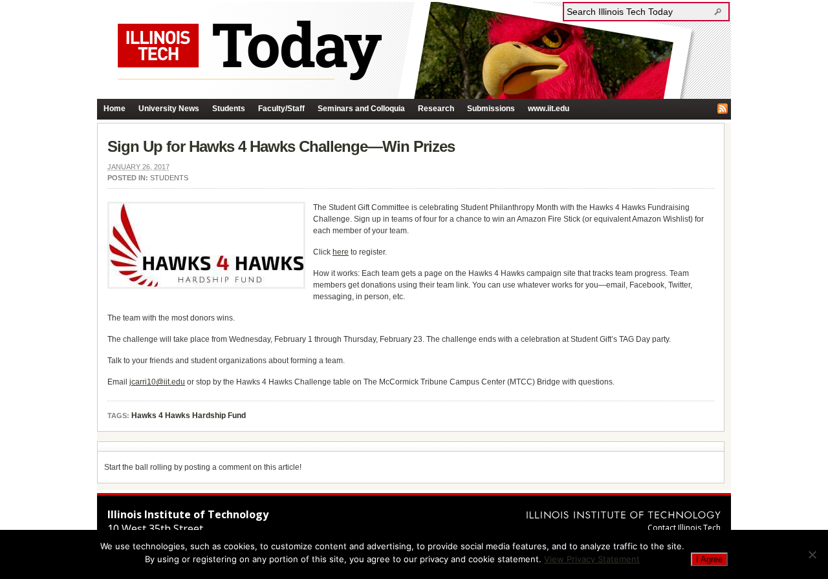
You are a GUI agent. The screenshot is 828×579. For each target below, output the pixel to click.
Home (114, 108)
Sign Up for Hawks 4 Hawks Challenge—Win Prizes (281, 146)
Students (228, 108)
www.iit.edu (548, 108)
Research (436, 108)
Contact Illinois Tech (684, 527)
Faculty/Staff (281, 108)
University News (168, 108)
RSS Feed (722, 108)
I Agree (709, 559)
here (340, 252)
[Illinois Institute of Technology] (624, 514)
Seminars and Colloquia (361, 108)
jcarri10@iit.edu (157, 381)
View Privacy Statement (592, 559)
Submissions (491, 108)
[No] (811, 554)
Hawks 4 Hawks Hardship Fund (188, 415)
